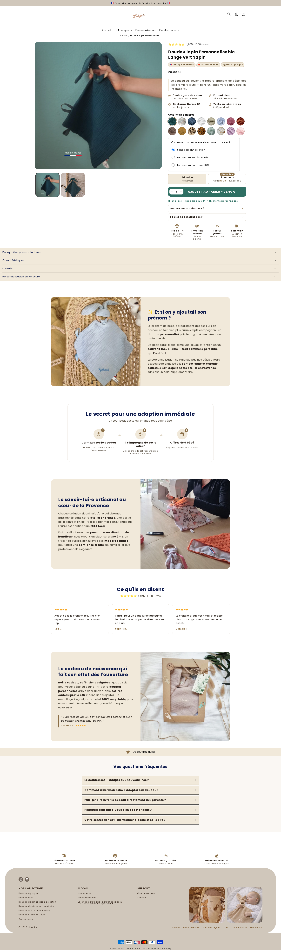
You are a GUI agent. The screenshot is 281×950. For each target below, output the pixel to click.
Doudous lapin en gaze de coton (37, 902)
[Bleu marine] (192, 121)
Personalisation (87, 898)
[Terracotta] (240, 121)
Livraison (175, 927)
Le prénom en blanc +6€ (193, 157)
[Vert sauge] (211, 131)
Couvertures (26, 919)
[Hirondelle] (221, 131)
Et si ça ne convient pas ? (186, 217)
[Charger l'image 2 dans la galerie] (73, 185)
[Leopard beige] (192, 131)
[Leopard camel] (201, 131)
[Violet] (231, 131)
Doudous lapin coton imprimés (36, 906)
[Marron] (172, 131)
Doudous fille (26, 898)
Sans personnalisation (191, 149)
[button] (123, 30)
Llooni (121, 948)
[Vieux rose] (231, 121)
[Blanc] (201, 121)
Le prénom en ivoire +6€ (193, 165)
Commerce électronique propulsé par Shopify (148, 948)
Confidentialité (239, 927)
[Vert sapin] (172, 121)
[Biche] (182, 121)
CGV (226, 927)
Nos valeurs (84, 893)
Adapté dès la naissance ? (187, 208)
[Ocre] (182, 131)
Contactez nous (146, 893)
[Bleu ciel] (221, 121)
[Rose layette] (240, 131)
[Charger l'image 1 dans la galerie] (47, 185)
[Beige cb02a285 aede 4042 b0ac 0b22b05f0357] (211, 121)
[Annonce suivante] (245, 3)
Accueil (123, 35)
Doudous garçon (28, 893)
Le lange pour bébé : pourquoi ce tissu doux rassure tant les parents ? (100, 903)
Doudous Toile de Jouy (32, 915)
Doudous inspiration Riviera (34, 910)
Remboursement (191, 927)
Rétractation (256, 927)
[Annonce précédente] (36, 3)
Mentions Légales (212, 927)
